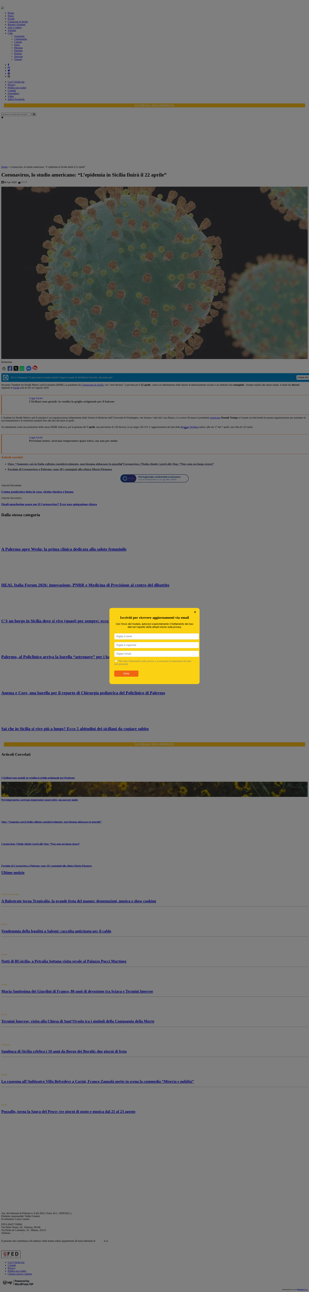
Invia (126, 673)
